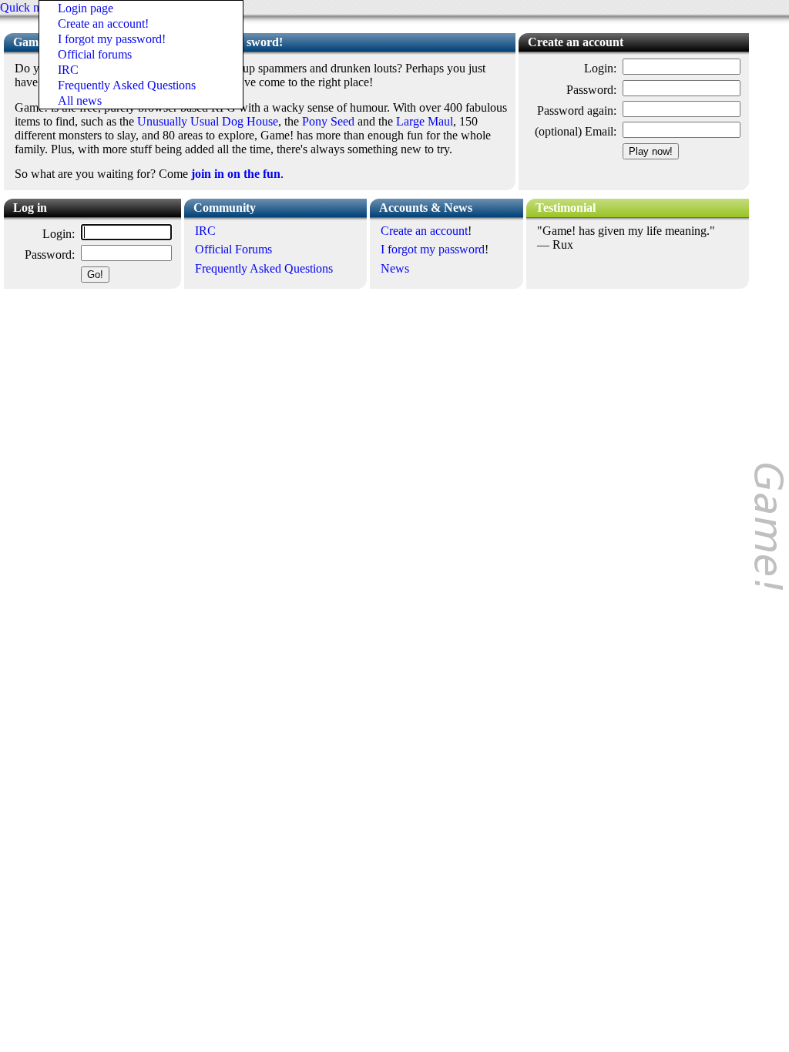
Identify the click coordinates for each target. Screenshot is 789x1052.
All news (80, 100)
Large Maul (424, 121)
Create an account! (103, 23)
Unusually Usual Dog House (207, 121)
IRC (68, 69)
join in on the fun (235, 173)
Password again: (576, 110)
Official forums (95, 54)
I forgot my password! (112, 38)
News (395, 268)
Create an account (424, 230)
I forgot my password (433, 249)
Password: (591, 89)
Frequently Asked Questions (127, 85)
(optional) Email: (575, 131)
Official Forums (233, 249)
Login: (600, 68)
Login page (85, 8)
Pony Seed (328, 121)
